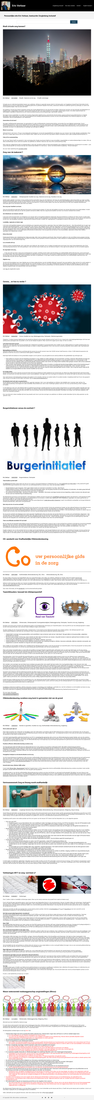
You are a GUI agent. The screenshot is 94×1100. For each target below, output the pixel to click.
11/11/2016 (14, 1019)
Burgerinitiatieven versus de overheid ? (19, 408)
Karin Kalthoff (49, 1092)
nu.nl (61, 909)
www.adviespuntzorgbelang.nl (11, 694)
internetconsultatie (77, 1026)
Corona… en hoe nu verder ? (14, 282)
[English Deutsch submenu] (92, 5)
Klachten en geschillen (25, 725)
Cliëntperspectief (23, 196)
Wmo (43, 574)
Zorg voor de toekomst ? (13, 152)
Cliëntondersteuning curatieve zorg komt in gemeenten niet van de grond (33, 698)
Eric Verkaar (19, 5)
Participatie (47, 336)
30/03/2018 (14, 810)
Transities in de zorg (56, 196)
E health (39, 98)
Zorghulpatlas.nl (54, 909)
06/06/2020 (14, 336)
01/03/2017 (14, 896)
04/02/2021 (14, 196)
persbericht (22, 588)
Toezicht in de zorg (72, 622)
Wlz (58, 574)
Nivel (28, 731)
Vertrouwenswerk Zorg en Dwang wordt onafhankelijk (25, 782)
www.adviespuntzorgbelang (23, 761)
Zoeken (74, 22)
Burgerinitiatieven (23, 477)
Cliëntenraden (23, 622)
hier (7, 269)
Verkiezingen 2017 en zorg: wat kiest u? (19, 873)
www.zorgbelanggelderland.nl (11, 693)
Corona (21, 336)
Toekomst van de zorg (29, 98)
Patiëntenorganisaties (56, 336)
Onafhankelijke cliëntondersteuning (28, 574)
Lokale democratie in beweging (52, 500)
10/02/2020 (14, 477)
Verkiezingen (22, 896)
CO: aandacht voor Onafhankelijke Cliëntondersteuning (25, 539)
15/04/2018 (14, 725)
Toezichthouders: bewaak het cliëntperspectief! (22, 592)
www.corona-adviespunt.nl (40, 378)
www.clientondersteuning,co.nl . (11, 585)
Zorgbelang (81, 622)
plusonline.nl (67, 909)
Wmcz (46, 1019)
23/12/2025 (14, 98)
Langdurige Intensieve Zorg (26, 810)
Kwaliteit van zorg (33, 196)
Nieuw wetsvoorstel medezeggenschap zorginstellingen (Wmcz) (29, 992)
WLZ (40, 574)
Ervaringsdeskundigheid (43, 622)
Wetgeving (68, 810)
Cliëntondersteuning (51, 574)
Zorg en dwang (75, 810)
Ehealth (21, 98)
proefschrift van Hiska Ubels (68, 483)
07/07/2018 (14, 622)
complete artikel (23, 148)
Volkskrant (7, 483)
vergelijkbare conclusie (58, 496)
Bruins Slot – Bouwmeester (17, 768)
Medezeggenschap (39, 336)
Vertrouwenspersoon (59, 810)
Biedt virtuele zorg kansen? (14, 26)
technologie (45, 98)
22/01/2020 (14, 574)
